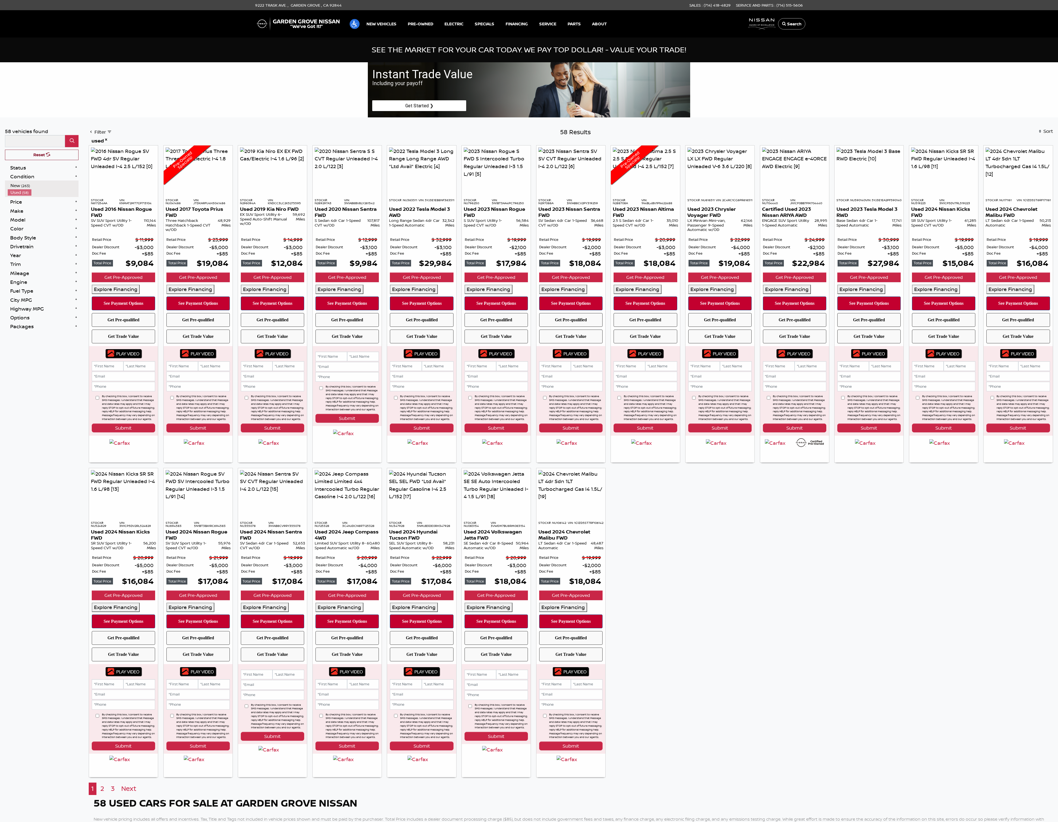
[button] (354, 23)
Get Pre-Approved (123, 277)
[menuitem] (43, 185)
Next (128, 788)
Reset (39, 155)
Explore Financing (115, 289)
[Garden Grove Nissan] (298, 23)
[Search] (72, 141)
